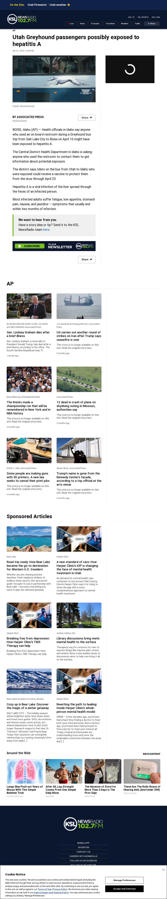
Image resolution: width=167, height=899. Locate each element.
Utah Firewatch (37, 4)
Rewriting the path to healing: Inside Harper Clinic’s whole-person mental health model (77, 708)
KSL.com (156, 17)
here (46, 230)
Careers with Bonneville (83, 856)
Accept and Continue (124, 888)
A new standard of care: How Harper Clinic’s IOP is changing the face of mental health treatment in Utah (77, 567)
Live (72, 24)
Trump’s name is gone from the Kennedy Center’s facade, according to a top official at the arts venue (79, 479)
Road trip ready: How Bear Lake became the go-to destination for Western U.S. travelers (28, 565)
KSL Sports (143, 17)
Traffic (137, 24)
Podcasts (95, 24)
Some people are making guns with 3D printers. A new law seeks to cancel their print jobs (28, 477)
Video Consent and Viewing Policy (51, 892)
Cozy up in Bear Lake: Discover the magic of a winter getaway (28, 706)
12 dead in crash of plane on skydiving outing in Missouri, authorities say (76, 405)
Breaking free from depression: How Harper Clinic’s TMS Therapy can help (28, 642)
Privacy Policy (59, 889)
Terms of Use (44, 889)
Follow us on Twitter (83, 865)
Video (82, 24)
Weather (124, 24)
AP (14, 30)
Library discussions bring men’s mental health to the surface (78, 640)
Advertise (83, 847)
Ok (163, 869)
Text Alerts (110, 24)
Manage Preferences (124, 880)
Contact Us (83, 851)
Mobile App (83, 843)
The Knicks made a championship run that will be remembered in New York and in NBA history (28, 407)
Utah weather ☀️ (60, 4)
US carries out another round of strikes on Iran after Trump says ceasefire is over (79, 336)
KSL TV (131, 17)
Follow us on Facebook (83, 860)
